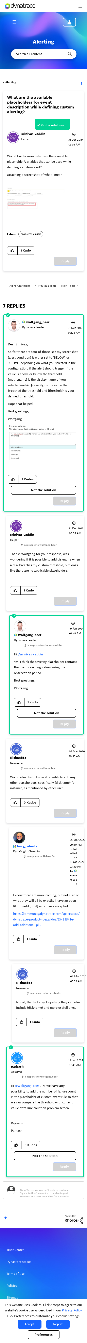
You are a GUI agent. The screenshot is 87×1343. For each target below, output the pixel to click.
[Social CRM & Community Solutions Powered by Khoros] (74, 1219)
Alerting (10, 82)
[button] (29, 1324)
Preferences (44, 1335)
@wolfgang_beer (27, 1086)
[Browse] (16, 22)
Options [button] (81, 82)
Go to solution (52, 125)
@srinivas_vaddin (30, 654)
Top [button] (5, 1218)
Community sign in (69, 22)
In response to (40, 545)
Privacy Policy (72, 1310)
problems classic (31, 234)
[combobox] (43, 54)
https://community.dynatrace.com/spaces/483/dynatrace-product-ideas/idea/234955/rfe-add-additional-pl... (46, 919)
